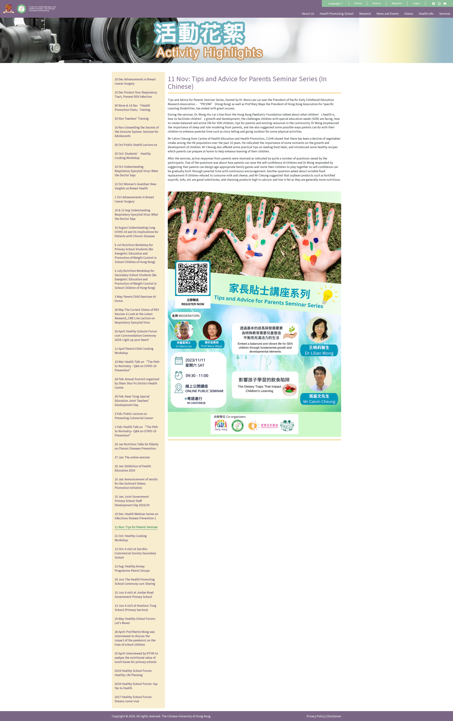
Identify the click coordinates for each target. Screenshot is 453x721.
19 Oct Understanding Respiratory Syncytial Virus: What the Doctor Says (136, 170)
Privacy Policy (316, 716)
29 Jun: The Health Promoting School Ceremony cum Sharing (135, 581)
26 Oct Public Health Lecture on (136, 144)
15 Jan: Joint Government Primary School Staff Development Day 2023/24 (132, 500)
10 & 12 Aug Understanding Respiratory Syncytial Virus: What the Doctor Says (136, 214)
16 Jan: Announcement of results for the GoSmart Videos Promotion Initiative (136, 483)
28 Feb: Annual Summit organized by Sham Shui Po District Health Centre (137, 383)
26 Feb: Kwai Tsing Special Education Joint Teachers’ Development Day (133, 400)
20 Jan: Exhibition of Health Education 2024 (133, 468)
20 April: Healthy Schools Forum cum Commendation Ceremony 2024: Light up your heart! (136, 335)
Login (416, 3)
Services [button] (444, 13)
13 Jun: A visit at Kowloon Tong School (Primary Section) (135, 607)
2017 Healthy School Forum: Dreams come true (133, 699)
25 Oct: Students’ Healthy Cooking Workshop (133, 155)
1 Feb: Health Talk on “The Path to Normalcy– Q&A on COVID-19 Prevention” (136, 431)
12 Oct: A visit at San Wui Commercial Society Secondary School (135, 553)
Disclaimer (334, 716)
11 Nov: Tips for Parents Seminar (136, 527)
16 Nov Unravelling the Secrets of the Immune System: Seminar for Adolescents (137, 131)
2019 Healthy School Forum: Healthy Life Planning (133, 672)
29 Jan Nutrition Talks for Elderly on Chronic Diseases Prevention (136, 446)
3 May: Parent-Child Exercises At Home (135, 298)
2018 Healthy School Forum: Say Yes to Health (136, 686)
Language (334, 3)
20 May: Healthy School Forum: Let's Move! (135, 620)
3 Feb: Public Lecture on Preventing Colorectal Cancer (134, 415)
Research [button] (365, 13)
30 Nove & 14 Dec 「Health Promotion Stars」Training (132, 107)
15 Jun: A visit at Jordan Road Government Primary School (134, 594)
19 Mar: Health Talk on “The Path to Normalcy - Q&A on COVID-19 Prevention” (137, 365)
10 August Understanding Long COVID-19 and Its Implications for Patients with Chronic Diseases (136, 231)
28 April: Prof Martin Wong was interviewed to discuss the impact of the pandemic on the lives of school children (135, 638)
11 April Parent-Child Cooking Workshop (134, 350)
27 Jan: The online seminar (132, 457)
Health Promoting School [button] (337, 13)
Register (397, 3)
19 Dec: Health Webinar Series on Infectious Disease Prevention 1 (136, 516)
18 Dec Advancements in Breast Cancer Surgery (135, 81)
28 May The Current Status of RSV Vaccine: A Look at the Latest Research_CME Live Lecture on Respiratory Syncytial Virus (137, 315)
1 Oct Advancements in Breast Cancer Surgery (134, 199)
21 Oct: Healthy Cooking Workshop (131, 538)
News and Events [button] (388, 13)
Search (376, 3)
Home (358, 3)
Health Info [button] (426, 13)
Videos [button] (408, 13)
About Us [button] (308, 13)
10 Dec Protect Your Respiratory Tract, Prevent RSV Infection (136, 94)
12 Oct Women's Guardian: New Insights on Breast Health (135, 186)
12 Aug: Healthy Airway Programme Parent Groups (132, 568)
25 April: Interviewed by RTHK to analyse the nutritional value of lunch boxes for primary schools (136, 657)
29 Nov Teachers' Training (132, 118)
